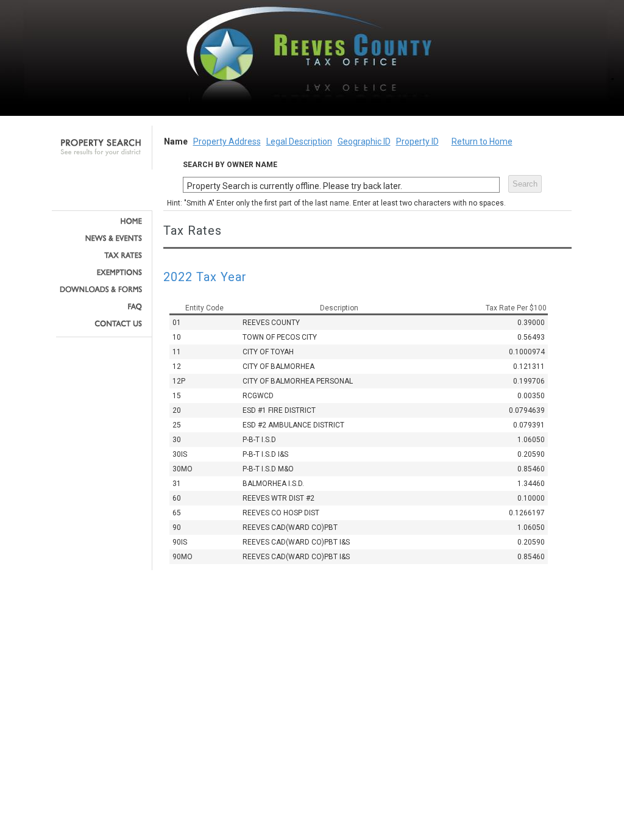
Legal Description (299, 141)
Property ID (417, 141)
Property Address (227, 141)
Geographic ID (364, 141)
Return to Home (482, 141)
